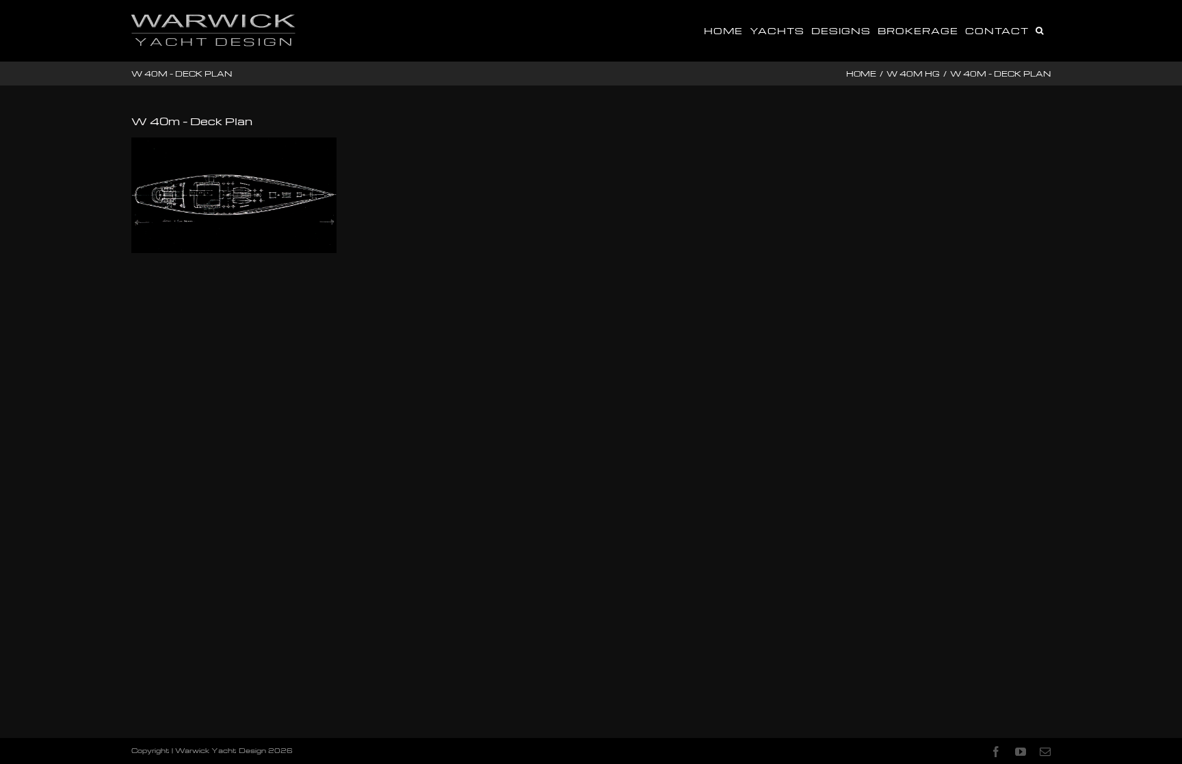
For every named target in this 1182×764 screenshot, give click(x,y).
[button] (1040, 29)
